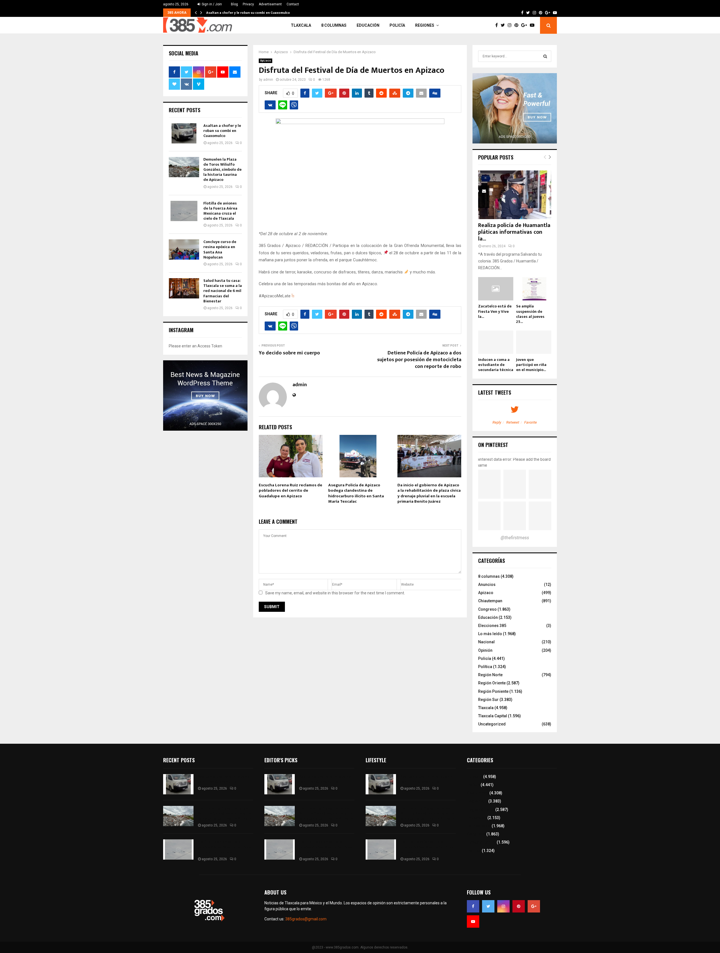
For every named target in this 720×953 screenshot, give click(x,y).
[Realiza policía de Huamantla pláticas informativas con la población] (514, 194)
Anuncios (487, 584)
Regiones (424, 25)
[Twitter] (504, 25)
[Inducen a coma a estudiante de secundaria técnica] (495, 342)
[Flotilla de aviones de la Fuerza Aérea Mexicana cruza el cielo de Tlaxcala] (184, 211)
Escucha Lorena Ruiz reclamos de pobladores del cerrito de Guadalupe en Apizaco (290, 491)
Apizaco (265, 60)
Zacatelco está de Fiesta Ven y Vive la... (495, 311)
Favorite (530, 422)
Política (485, 666)
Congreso (487, 609)
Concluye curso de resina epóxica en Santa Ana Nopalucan (219, 249)
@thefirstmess (515, 537)
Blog (234, 4)
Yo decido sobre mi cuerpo (289, 353)
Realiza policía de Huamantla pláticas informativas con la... (514, 232)
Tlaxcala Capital (492, 716)
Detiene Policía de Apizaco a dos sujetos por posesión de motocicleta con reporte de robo (419, 360)
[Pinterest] (517, 25)
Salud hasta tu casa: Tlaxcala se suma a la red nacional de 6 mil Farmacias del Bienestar (222, 290)
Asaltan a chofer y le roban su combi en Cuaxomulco (248, 12)
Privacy (248, 4)
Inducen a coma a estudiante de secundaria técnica (495, 364)
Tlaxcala (301, 25)
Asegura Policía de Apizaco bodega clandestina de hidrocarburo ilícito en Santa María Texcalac (356, 493)
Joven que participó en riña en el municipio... (531, 364)
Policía (397, 25)
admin (268, 80)
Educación (368, 25)
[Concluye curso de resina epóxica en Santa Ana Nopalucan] (184, 249)
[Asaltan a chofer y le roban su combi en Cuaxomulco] (184, 133)
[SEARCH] (545, 56)
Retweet (512, 422)
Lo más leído (490, 633)
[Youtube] (533, 25)
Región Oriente (492, 683)
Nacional (486, 642)
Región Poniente (493, 691)
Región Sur (488, 699)
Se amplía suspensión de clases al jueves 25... (530, 314)
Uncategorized (492, 724)
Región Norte (490, 675)
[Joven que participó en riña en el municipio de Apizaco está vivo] (533, 342)
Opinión (485, 650)
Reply (496, 422)
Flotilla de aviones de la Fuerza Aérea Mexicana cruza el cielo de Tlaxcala (220, 211)
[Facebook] (498, 25)
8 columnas (333, 25)
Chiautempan (490, 601)
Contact (293, 4)
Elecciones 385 (492, 625)
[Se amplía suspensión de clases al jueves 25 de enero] (533, 288)
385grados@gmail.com (306, 919)
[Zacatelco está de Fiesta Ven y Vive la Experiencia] (495, 288)
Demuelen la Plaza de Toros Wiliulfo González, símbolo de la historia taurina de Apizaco (222, 169)
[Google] (525, 25)
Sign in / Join (211, 4)
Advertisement (270, 4)
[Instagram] (511, 25)
